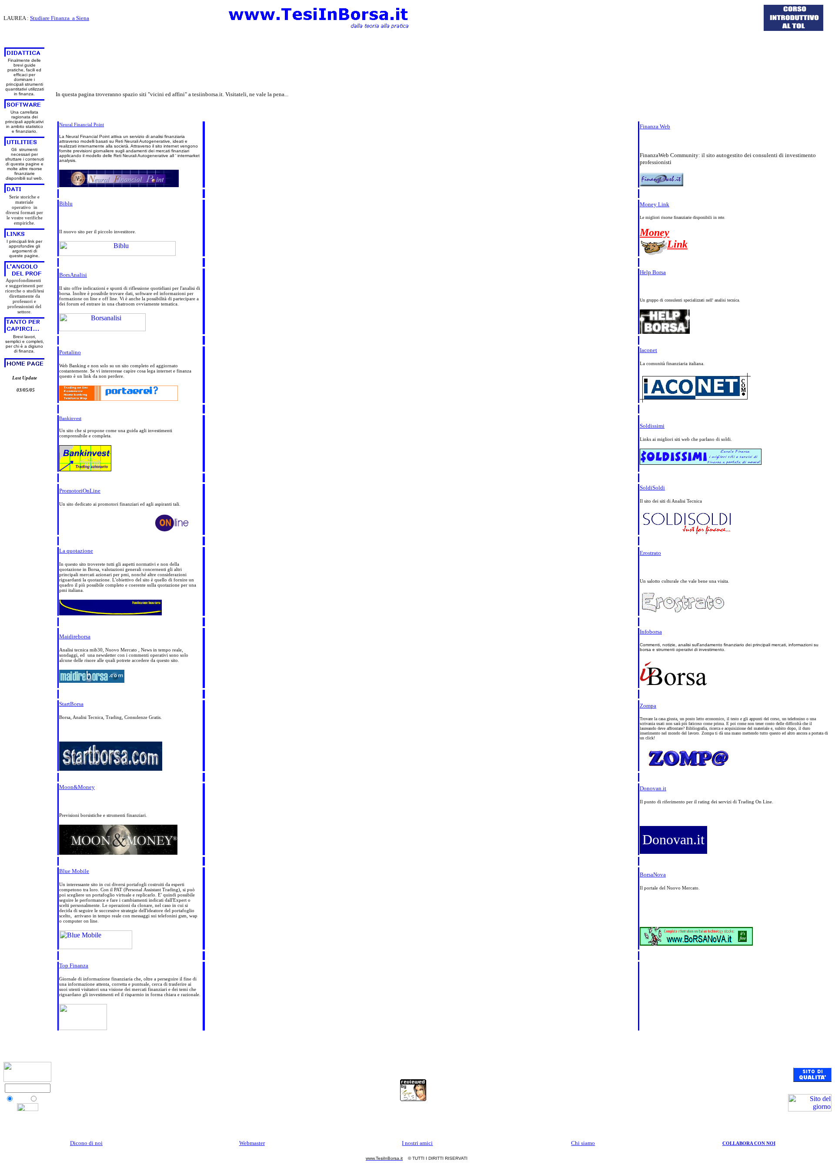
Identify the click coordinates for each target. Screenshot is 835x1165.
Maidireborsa (74, 636)
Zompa (648, 705)
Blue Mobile (74, 871)
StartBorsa (71, 704)
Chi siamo (583, 1143)
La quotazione (76, 550)
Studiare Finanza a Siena (59, 18)
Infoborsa (651, 631)
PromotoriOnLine (79, 490)
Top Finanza (73, 965)
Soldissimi (652, 426)
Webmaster (252, 1143)
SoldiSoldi (652, 487)
